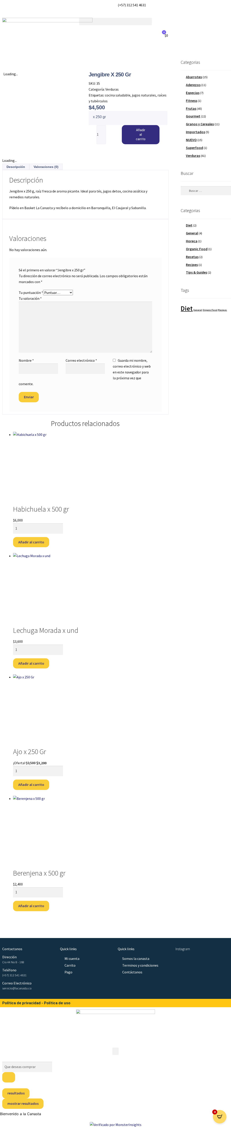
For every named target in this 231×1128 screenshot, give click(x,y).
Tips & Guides (196, 272)
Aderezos (193, 84)
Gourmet (193, 116)
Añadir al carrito (141, 134)
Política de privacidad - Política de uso (36, 1003)
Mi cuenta (72, 958)
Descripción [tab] (16, 167)
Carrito (70, 965)
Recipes (192, 264)
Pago (68, 972)
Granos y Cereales (200, 124)
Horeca (191, 241)
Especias (192, 92)
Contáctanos (132, 972)
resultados (16, 1093)
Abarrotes (194, 77)
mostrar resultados (23, 1103)
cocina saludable (117, 95)
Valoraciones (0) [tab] (46, 167)
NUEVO (191, 139)
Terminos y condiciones (140, 965)
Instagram (183, 949)
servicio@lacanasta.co (17, 988)
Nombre (26, 360)
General (192, 233)
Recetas (192, 256)
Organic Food (197, 249)
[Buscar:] (206, 191)
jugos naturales (144, 95)
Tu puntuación (31, 292)
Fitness (191, 100)
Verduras (112, 89)
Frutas (191, 108)
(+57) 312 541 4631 (14, 975)
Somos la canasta (135, 958)
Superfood (194, 147)
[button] (115, 21)
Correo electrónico (81, 360)
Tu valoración (30, 298)
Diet (189, 225)
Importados (195, 132)
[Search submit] (8, 1077)
